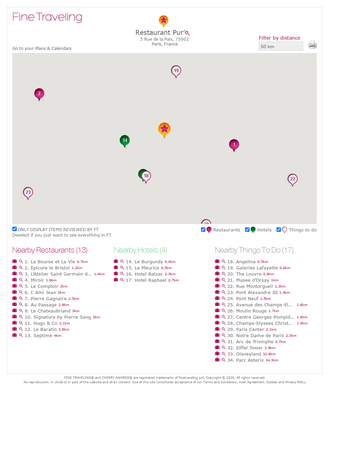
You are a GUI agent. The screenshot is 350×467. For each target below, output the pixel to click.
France (171, 43)
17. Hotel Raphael (146, 280)
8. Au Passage (41, 304)
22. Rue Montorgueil (250, 286)
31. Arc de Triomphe (250, 341)
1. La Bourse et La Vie (50, 261)
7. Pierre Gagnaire (46, 298)
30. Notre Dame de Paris (255, 335)
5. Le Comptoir (41, 286)
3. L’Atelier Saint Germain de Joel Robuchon (58, 274)
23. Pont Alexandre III (252, 292)
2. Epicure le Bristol (47, 267)
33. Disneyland (244, 354)
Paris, (158, 43)
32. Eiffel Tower (245, 347)
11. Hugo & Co (41, 323)
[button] (234, 146)
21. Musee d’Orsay (248, 280)
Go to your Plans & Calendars (41, 48)
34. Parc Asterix (245, 360)
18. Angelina (241, 261)
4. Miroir (34, 280)
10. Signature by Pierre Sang (58, 317)
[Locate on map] (189, 33)
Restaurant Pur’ (160, 32)
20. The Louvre (244, 274)
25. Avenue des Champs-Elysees (261, 304)
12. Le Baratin (41, 329)
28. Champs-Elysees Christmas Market (261, 323)
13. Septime (38, 335)
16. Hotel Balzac (144, 274)
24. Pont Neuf (242, 298)
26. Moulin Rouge (247, 310)
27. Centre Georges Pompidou (261, 317)
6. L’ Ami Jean (40, 292)
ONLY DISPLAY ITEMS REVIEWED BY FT (58, 229)
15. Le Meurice (142, 267)
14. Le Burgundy (144, 261)
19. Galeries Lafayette (252, 267)
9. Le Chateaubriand (47, 310)
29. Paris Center (245, 329)
